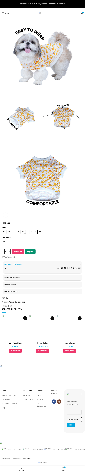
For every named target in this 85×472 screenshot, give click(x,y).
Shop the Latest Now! (57, 4)
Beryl (29, 458)
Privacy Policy (7, 399)
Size (3, 228)
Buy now (30, 252)
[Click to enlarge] (5, 215)
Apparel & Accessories (17, 302)
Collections (6, 238)
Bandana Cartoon (70, 343)
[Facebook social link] (8, 305)
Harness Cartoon (42, 343)
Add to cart (18, 252)
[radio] (4, 232)
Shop (3, 408)
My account (27, 395)
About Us (40, 399)
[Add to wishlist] (25, 318)
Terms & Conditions (8, 395)
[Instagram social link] (11, 305)
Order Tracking (28, 399)
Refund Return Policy (9, 403)
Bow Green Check (15, 343)
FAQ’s (39, 395)
